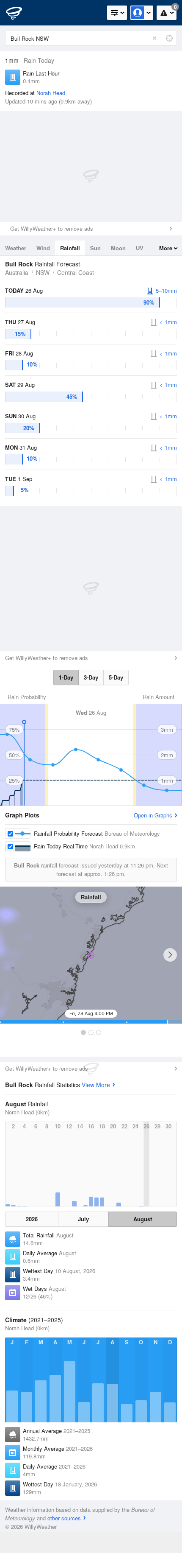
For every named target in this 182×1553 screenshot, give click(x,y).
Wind (43, 248)
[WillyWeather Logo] (19, 13)
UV (139, 248)
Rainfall (70, 248)
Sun (95, 248)
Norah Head (50, 93)
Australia (16, 272)
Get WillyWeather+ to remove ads (51, 228)
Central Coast (75, 272)
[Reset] (154, 38)
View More (96, 1084)
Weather (15, 248)
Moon (118, 248)
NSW (43, 272)
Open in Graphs (153, 815)
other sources (64, 1518)
